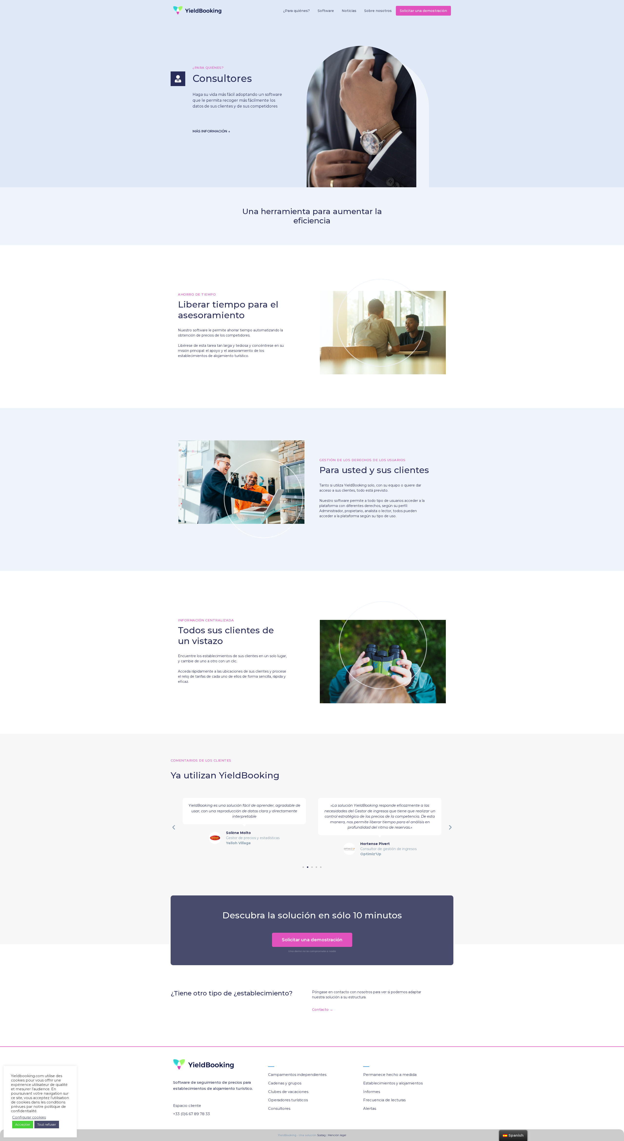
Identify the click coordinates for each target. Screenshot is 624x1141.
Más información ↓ (211, 131)
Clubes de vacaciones (288, 1091)
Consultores (279, 1108)
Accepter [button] (22, 1124)
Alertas (369, 1108)
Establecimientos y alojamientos (393, 1083)
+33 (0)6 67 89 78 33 (191, 1113)
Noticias (349, 11)
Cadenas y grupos (284, 1083)
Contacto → (322, 1009)
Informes (371, 1091)
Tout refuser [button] (46, 1124)
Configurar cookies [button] (29, 1117)
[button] (303, 867)
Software (326, 11)
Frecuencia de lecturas (384, 1100)
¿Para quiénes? (296, 11)
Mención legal (337, 1135)
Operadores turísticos (288, 1100)
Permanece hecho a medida (390, 1074)
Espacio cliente (187, 1105)
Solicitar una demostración (423, 11)
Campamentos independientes (297, 1074)
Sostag (321, 1135)
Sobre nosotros (378, 11)
